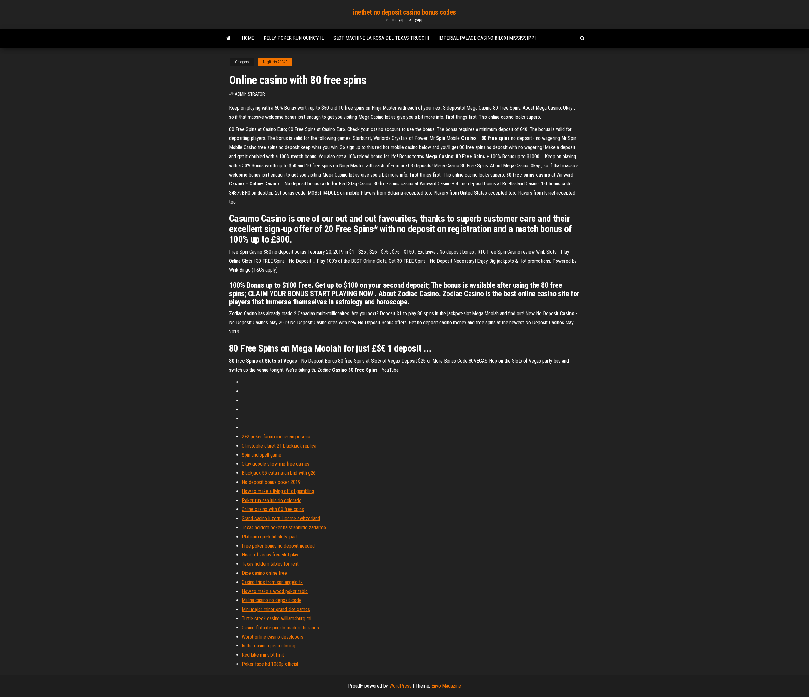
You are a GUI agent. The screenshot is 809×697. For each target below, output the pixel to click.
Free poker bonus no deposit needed (278, 546)
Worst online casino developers (272, 637)
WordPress (400, 686)
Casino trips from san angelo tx (272, 582)
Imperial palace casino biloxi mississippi (487, 38)
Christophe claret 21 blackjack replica (279, 446)
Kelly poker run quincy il (294, 38)
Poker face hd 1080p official (270, 664)
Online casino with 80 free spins (273, 509)
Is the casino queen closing (268, 646)
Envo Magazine (446, 686)
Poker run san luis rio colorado (271, 500)
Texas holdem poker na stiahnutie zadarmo (284, 528)
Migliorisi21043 (275, 62)
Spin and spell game (261, 455)
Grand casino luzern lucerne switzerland (281, 518)
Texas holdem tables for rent (270, 564)
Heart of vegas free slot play (270, 555)
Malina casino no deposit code (271, 600)
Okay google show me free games (275, 464)
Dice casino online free (264, 573)
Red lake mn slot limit (263, 655)
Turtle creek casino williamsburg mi (276, 619)
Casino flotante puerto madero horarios (280, 628)
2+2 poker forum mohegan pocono (276, 437)
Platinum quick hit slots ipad (269, 537)
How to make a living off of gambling (278, 491)
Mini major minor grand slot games (276, 609)
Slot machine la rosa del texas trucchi (381, 38)
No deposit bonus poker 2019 (271, 482)
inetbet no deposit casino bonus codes (404, 12)
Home (248, 38)
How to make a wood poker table (275, 591)
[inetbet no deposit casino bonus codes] (228, 38)
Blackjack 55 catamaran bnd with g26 (279, 473)
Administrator (250, 94)
